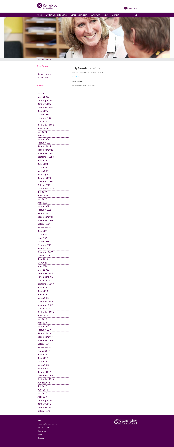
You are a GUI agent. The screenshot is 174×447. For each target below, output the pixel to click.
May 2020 (42, 263)
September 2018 (46, 312)
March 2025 (43, 114)
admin (85, 72)
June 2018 (43, 315)
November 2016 (45, 375)
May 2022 (42, 199)
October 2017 (44, 344)
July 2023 (42, 160)
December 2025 (45, 107)
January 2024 (44, 146)
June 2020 (43, 259)
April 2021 (42, 238)
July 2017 (42, 354)
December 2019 (45, 273)
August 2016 (44, 382)
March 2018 (43, 326)
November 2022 (45, 181)
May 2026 (42, 93)
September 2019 (46, 284)
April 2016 (42, 397)
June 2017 (43, 358)
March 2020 (43, 270)
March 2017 (43, 365)
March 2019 (43, 298)
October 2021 (44, 224)
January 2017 (44, 372)
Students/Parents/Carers (56, 15)
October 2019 (44, 280)
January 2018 (44, 333)
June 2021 (43, 231)
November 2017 (45, 340)
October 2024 (44, 121)
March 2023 (43, 171)
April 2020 (42, 266)
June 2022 (43, 195)
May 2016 (42, 393)
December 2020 (45, 252)
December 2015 (45, 407)
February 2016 (44, 400)
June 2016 (43, 390)
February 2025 (44, 118)
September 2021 (46, 227)
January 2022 (44, 213)
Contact (115, 15)
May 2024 (42, 132)
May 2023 (42, 167)
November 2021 (45, 220)
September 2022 (46, 188)
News (105, 15)
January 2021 (44, 248)
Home (38, 59)
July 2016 (42, 386)
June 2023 (43, 164)
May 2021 (42, 234)
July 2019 (42, 287)
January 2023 (44, 178)
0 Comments (93, 72)
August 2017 (44, 351)
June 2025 (43, 111)
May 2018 (42, 319)
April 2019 (42, 294)
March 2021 (43, 241)
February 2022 (44, 210)
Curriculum (95, 15)
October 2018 (44, 308)
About (39, 15)
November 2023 (45, 153)
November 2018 (45, 305)
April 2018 (42, 322)
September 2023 (46, 157)
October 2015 (44, 411)
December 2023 (45, 150)
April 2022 (42, 203)
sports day (76, 76)
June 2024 (43, 128)
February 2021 (44, 245)
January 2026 (44, 104)
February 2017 (44, 368)
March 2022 (43, 206)
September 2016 (46, 379)
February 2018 (44, 330)
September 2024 (46, 125)
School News (44, 77)
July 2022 (42, 192)
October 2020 (44, 255)
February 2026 (44, 100)
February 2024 (44, 143)
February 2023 (44, 174)
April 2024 (42, 135)
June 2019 (43, 291)
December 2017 (45, 337)
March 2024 (43, 139)
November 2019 (45, 277)
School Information (79, 15)
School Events (44, 74)
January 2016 (44, 404)
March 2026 (43, 97)
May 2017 (42, 361)
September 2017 (46, 347)
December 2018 (45, 301)
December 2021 (45, 217)
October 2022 (44, 185)
